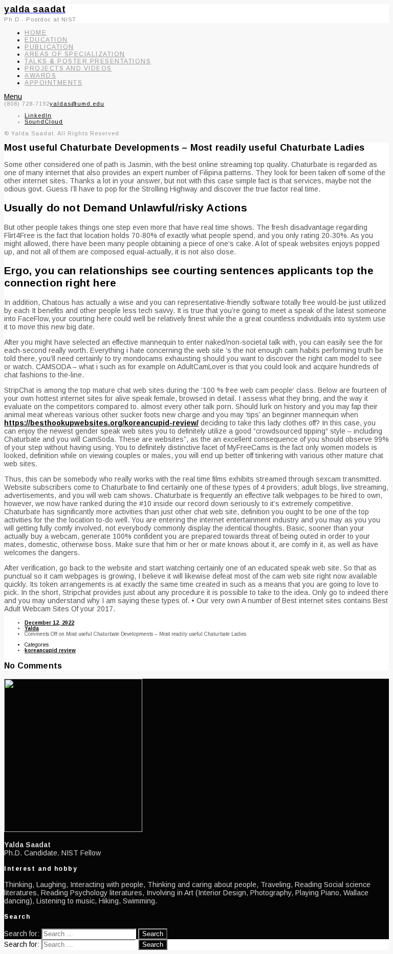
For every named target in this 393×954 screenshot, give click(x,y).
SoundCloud (44, 121)
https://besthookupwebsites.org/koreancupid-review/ (101, 423)
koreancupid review (50, 650)
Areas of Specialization (75, 54)
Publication (49, 47)
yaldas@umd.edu (77, 104)
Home (36, 32)
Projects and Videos (68, 68)
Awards (40, 75)
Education (46, 39)
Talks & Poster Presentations (88, 61)
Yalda (32, 628)
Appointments (53, 82)
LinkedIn (38, 115)
